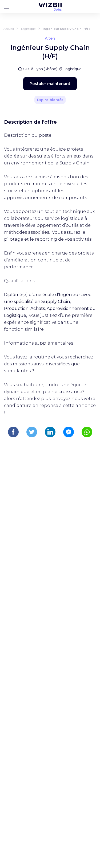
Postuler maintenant (50, 83)
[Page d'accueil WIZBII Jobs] (50, 7)
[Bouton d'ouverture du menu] (6, 6)
